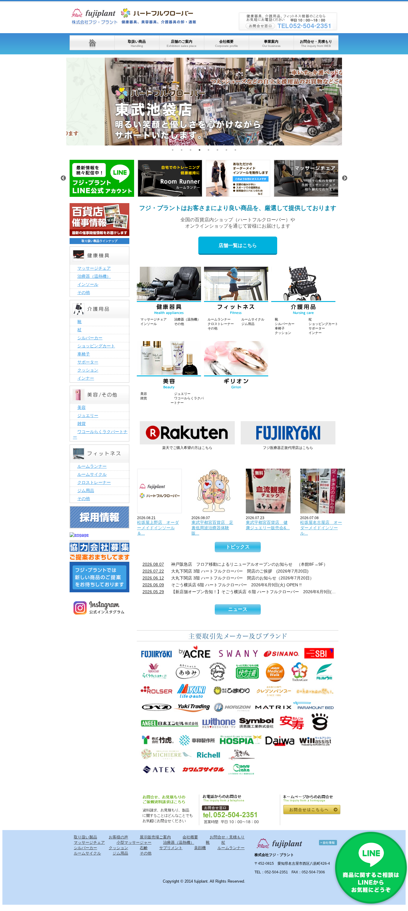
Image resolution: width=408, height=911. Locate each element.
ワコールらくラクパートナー (100, 434)
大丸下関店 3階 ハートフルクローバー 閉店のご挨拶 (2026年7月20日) (225, 571)
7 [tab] (226, 150)
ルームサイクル (252, 319)
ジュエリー (182, 393)
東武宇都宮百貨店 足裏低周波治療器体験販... (212, 528)
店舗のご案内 (182, 43)
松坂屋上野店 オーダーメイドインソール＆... (158, 528)
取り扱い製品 (85, 837)
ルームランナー (219, 319)
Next (346, 102)
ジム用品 (247, 324)
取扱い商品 (137, 43)
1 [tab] (173, 150)
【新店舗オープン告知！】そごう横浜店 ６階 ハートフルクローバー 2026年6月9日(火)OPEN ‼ (240, 591)
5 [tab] (208, 150)
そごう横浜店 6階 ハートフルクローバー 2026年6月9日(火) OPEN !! (222, 584)
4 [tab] (200, 150)
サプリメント (170, 848)
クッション (283, 333)
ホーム (92, 42)
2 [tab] (182, 150)
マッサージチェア (153, 319)
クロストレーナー (221, 324)
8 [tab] (235, 150)
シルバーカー (285, 324)
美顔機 (200, 848)
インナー (315, 333)
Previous (62, 102)
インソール (148, 324)
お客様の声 (118, 837)
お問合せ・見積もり (316, 43)
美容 (143, 393)
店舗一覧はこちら (238, 245)
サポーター (317, 328)
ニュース (237, 609)
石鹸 (144, 848)
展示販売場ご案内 (155, 837)
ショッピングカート (323, 324)
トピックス (238, 546)
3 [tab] (191, 150)
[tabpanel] (204, 101)
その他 (179, 324)
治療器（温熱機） (187, 319)
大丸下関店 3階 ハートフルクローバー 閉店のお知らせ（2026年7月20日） (228, 578)
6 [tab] (217, 150)
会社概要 (226, 43)
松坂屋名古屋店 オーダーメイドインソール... (321, 528)
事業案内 (271, 43)
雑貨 (143, 398)
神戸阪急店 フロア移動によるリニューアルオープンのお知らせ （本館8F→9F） (235, 564)
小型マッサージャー (133, 842)
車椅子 (280, 328)
